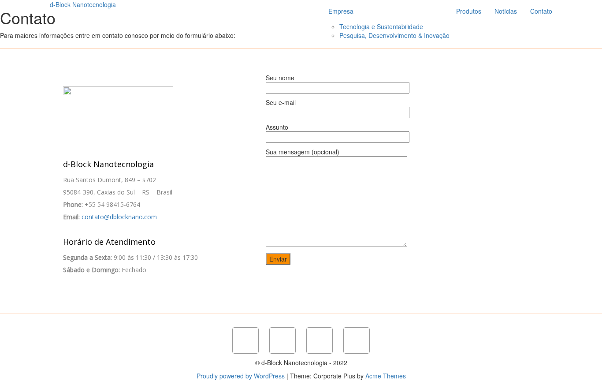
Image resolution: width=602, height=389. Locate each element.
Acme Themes (385, 375)
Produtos (468, 11)
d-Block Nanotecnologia (83, 4)
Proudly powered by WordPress (241, 375)
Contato (541, 11)
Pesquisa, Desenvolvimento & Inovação (394, 35)
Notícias (505, 11)
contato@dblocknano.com (119, 217)
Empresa (340, 11)
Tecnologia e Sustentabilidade (381, 26)
